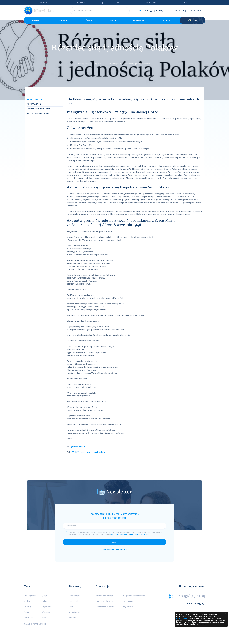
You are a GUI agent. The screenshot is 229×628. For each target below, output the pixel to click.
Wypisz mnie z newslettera (114, 549)
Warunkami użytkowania (120, 535)
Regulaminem (181, 618)
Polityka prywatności (104, 596)
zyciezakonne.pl (77, 446)
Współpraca (128, 601)
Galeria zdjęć (83, 2)
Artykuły (37, 20)
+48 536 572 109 (190, 596)
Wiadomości (45, 2)
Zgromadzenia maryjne (38, 113)
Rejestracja (180, 10)
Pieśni (26, 612)
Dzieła (113, 20)
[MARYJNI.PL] (39, 10)
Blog (194, 20)
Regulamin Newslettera (106, 607)
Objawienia (138, 20)
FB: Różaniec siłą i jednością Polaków (88, 452)
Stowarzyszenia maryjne (39, 109)
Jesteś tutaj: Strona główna (90, 64)
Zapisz (113, 542)
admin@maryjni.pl (196, 603)
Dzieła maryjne (112, 64)
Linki (117, 2)
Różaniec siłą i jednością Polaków (137, 64)
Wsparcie (166, 20)
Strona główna (30, 596)
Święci (89, 20)
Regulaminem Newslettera (140, 535)
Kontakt (187, 2)
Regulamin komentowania (134, 596)
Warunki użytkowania (104, 601)
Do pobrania (151, 2)
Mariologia (28, 617)
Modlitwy (64, 20)
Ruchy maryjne (34, 104)
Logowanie (197, 10)
